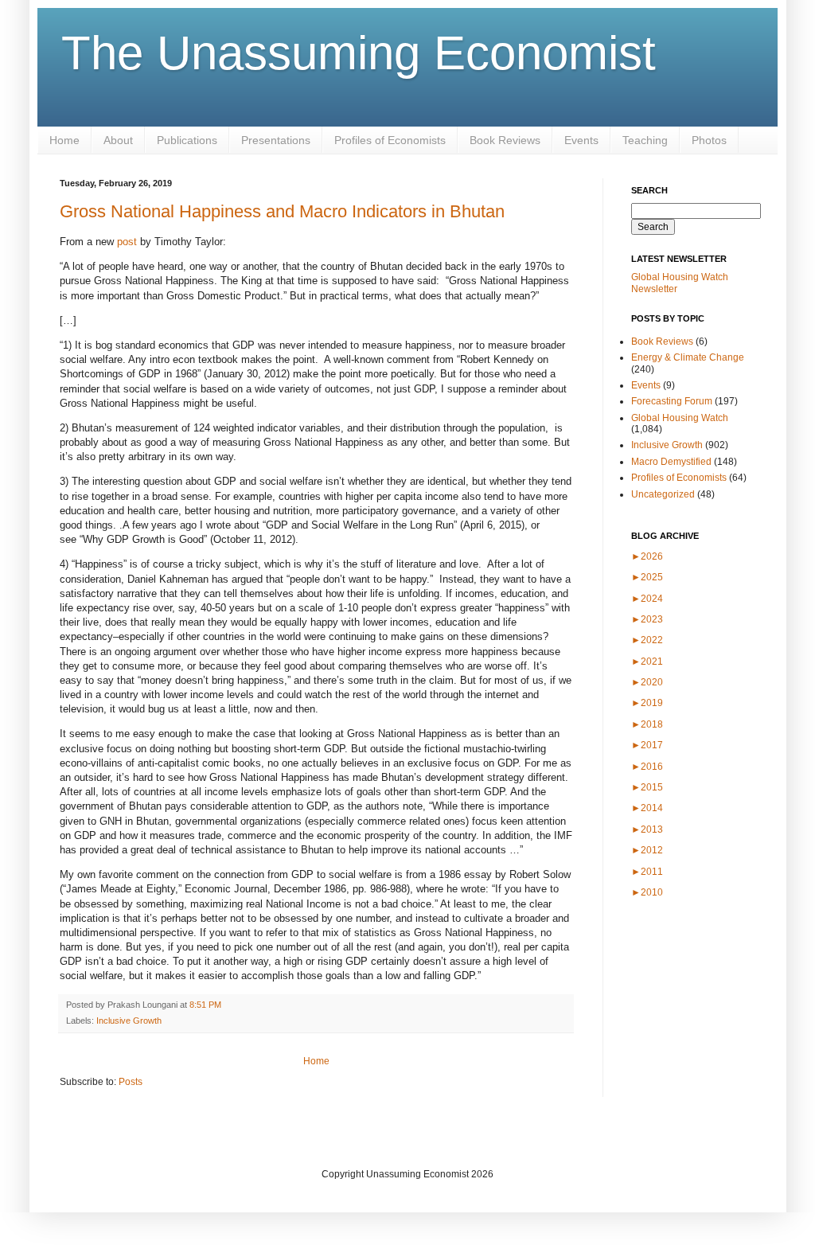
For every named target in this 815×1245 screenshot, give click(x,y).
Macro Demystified (671, 461)
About (118, 140)
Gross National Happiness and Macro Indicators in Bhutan (282, 211)
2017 (647, 745)
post (127, 242)
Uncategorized (663, 494)
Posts (130, 1081)
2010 (647, 892)
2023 (647, 619)
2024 (647, 598)
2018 (647, 724)
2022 (647, 640)
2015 (647, 787)
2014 (647, 808)
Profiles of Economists (390, 140)
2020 (647, 682)
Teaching (645, 140)
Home (64, 140)
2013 (647, 829)
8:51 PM (205, 1004)
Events (581, 140)
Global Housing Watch (679, 417)
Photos (709, 140)
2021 (647, 661)
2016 (647, 766)
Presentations (275, 140)
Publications (187, 140)
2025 (647, 577)
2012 (647, 850)
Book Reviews (505, 140)
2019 (647, 702)
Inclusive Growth (129, 1020)
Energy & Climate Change (687, 357)
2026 (647, 556)
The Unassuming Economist (358, 53)
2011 (647, 871)
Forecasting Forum (671, 401)
